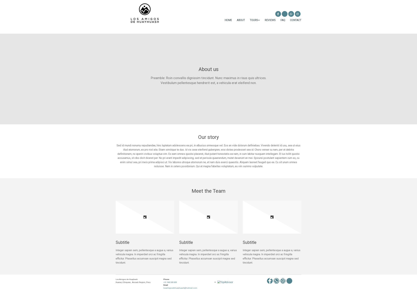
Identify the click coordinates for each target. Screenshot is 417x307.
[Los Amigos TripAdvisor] (289, 281)
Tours (254, 20)
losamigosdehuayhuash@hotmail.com (180, 288)
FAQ (282, 20)
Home (228, 20)
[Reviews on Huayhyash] (285, 14)
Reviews (270, 20)
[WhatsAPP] (291, 14)
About (241, 20)
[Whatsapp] (276, 281)
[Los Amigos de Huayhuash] (278, 14)
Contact (295, 20)
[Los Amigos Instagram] (298, 14)
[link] (252, 20)
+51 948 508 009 (170, 282)
